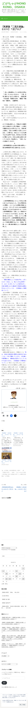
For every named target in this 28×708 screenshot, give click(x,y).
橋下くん (17, 474)
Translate (13, 549)
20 (16, 576)
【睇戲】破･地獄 (6, 599)
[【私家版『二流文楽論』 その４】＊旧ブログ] (7, 453)
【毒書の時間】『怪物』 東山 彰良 (10, 592)
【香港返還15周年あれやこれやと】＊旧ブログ (7, 489)
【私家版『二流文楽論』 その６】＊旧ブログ (20, 489)
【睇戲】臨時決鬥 (6, 602)
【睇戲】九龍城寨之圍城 (8, 622)
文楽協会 (12, 474)
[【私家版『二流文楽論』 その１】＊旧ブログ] (19, 439)
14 (19, 573)
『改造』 (13, 472)
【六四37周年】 (5, 595)
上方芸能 (6, 470)
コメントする (23, 32)
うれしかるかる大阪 (21, 472)
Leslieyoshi (14, 32)
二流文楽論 (4, 474)
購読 (4, 682)
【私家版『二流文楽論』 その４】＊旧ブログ (6, 461)
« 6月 (3, 583)
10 (6, 573)
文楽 (9, 474)
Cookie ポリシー (10, 701)
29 (23, 578)
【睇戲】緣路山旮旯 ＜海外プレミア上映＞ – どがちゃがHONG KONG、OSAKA (14, 639)
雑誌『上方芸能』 (6, 476)
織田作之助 (23, 474)
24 (6, 578)
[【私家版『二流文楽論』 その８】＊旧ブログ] (7, 439)
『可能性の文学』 (6, 472)
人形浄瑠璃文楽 (12, 470)
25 (9, 578)
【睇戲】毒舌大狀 (6, 617)
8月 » (6, 583)
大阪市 (18, 470)
